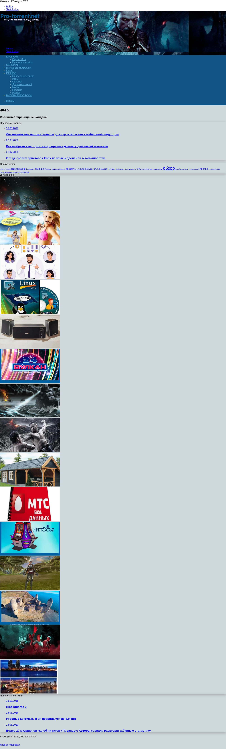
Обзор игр (13, 65)
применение (214, 169)
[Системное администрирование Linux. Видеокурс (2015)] (30, 313)
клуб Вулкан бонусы (143, 169)
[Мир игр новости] (20, 43)
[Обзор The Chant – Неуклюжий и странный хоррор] (30, 658)
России (48, 169)
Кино (9, 70)
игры (131, 169)
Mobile (16, 87)
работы (3, 172)
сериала (11, 172)
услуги (18, 172)
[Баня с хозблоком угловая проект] (30, 485)
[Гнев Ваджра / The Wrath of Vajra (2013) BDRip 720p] (30, 451)
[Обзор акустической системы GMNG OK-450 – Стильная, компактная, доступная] (30, 347)
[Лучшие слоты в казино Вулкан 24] (30, 382)
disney (3, 169)
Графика (17, 90)
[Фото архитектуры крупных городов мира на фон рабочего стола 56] (29, 693)
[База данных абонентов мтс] (30, 520)
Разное (11, 73)
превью (204, 168)
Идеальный (30, 169)
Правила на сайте (22, 62)
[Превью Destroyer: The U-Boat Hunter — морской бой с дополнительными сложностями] (30, 416)
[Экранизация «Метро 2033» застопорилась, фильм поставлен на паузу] (30, 209)
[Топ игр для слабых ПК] (30, 589)
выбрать (120, 169)
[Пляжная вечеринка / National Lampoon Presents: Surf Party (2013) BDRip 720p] (30, 244)
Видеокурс (18, 168)
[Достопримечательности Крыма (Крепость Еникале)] (30, 623)
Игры (15, 79)
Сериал (55, 169)
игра (127, 169)
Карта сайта (19, 59)
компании (157, 169)
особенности (181, 169)
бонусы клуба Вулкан (96, 169)
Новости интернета (23, 76)
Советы (62, 169)
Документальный (22, 84)
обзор (169, 168)
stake (8, 169)
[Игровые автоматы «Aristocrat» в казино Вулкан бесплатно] (30, 554)
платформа (194, 169)
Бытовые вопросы (19, 95)
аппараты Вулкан (75, 169)
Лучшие (39, 169)
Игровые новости (18, 67)
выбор (112, 169)
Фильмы (17, 81)
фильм (25, 172)
